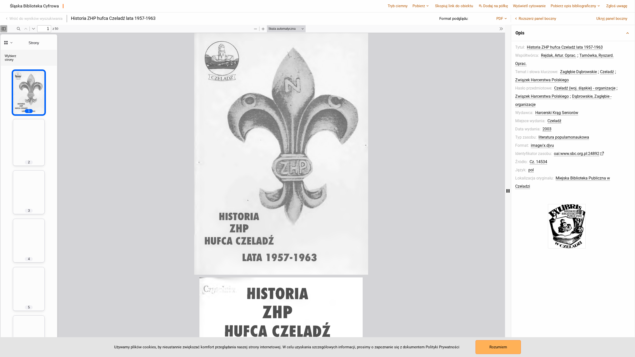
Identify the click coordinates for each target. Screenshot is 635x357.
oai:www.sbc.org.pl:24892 (576, 153)
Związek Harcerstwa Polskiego (542, 80)
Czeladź (607, 71)
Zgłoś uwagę (616, 6)
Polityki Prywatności (442, 347)
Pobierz (419, 6)
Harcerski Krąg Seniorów (556, 112)
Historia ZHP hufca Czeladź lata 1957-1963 (565, 47)
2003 (546, 129)
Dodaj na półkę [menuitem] (495, 6)
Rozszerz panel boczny (537, 18)
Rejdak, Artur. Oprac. (558, 55)
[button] (573, 33)
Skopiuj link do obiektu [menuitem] (454, 6)
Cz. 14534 (538, 161)
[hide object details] (508, 191)
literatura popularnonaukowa (564, 137)
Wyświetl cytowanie (529, 6)
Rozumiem (498, 347)
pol (531, 170)
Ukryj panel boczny (611, 18)
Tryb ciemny (398, 6)
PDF (499, 18)
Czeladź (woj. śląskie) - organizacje (584, 88)
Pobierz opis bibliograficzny (573, 6)
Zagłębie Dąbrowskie (578, 71)
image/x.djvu (542, 145)
